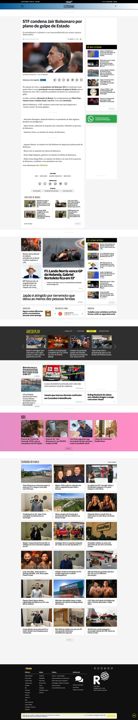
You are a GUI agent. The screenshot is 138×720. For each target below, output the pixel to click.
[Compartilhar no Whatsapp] (76, 80)
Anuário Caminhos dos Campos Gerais (60, 678)
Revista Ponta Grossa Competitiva (60, 680)
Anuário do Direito (56, 685)
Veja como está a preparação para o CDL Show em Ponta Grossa (101, 353)
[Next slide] (82, 313)
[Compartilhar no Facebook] (59, 80)
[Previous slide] (55, 313)
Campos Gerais (28, 683)
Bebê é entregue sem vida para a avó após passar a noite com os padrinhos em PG (35, 354)
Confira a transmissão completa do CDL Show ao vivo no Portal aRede (58, 354)
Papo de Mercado (29, 702)
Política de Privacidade (78, 689)
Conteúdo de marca (43, 690)
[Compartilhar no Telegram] (72, 80)
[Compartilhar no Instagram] (63, 80)
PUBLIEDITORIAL (104, 331)
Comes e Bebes (28, 704)
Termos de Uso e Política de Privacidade (72, 715)
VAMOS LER (68, 331)
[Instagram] (98, 668)
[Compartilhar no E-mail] (81, 80)
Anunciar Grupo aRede (78, 685)
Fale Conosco (76, 687)
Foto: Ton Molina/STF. (43, 74)
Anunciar (107, 1)
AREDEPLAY (33, 331)
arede (36, 176)
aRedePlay (41, 676)
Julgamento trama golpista (55, 176)
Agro (26, 700)
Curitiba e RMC (28, 680)
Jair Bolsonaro (43, 176)
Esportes (27, 695)
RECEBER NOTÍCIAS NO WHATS (52, 191)
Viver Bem (27, 690)
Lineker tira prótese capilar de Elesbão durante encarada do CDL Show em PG (79, 354)
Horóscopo (27, 692)
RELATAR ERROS (37, 191)
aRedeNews (42, 678)
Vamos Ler (27, 697)
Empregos (41, 688)
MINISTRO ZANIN (67, 176)
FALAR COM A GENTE (67, 191)
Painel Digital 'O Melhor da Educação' (60, 683)
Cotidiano (27, 685)
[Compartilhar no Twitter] (68, 80)
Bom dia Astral (42, 683)
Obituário (41, 692)
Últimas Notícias (28, 676)
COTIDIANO (69, 6)
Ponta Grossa (28, 678)
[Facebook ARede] (95, 668)
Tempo (40, 685)
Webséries (27, 709)
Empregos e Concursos (30, 707)
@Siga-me (43, 80)
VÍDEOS (91, 331)
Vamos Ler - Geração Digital (58, 676)
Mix (26, 688)
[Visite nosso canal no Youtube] (101, 668)
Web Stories (42, 680)
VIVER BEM (80, 331)
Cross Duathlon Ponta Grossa (58, 688)
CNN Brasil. (43, 165)
